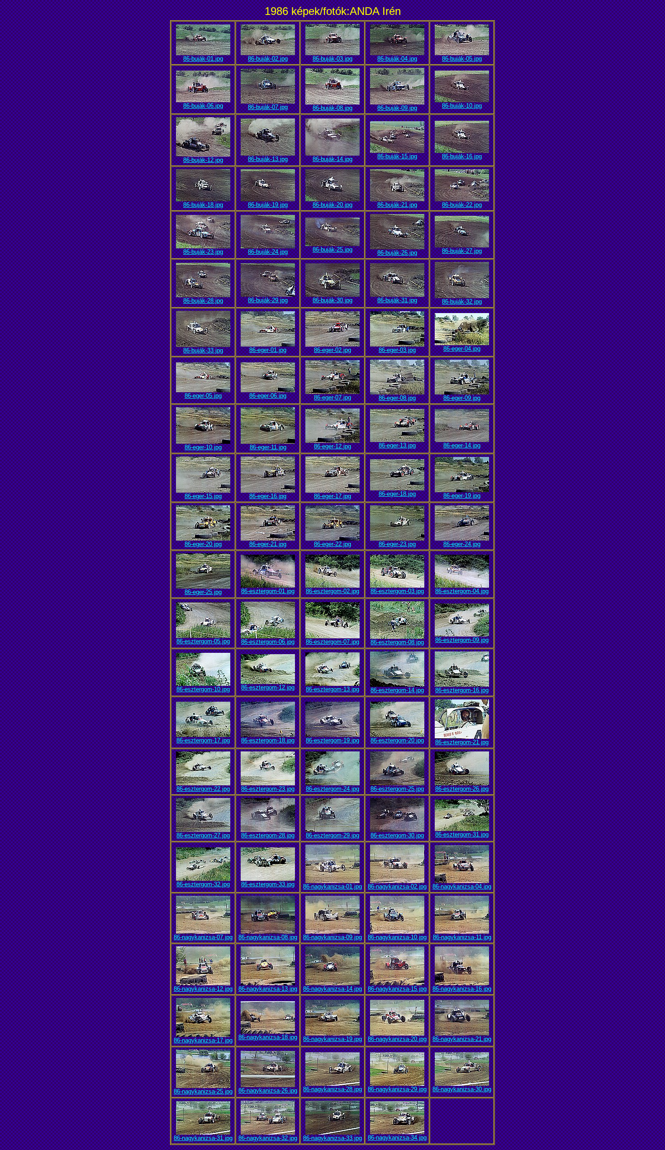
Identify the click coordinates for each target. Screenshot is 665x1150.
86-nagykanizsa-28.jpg (332, 1089)
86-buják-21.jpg (397, 204)
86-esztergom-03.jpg (397, 591)
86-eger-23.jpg (397, 544)
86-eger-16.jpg (267, 496)
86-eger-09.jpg (461, 397)
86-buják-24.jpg (268, 251)
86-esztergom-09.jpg (462, 640)
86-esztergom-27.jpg (203, 835)
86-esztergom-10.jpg (203, 689)
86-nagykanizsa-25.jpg (203, 1091)
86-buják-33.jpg (203, 350)
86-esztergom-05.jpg (203, 641)
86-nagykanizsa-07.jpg (203, 937)
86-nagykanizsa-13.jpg (267, 988)
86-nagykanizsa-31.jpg (203, 1138)
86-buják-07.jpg (268, 107)
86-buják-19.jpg (268, 204)
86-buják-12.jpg (203, 160)
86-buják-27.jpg (462, 250)
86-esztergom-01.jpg (267, 591)
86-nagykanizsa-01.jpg (332, 886)
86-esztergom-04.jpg (462, 591)
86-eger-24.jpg (461, 544)
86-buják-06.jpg (203, 105)
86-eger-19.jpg (461, 495)
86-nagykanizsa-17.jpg (203, 1040)
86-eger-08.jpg (397, 397)
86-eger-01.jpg (267, 350)
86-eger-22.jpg (332, 544)
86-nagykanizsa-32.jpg (267, 1138)
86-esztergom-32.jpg (203, 884)
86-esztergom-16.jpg (462, 690)
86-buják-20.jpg (332, 204)
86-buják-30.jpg (332, 300)
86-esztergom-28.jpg (267, 835)
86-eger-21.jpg (267, 544)
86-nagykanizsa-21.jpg (461, 1039)
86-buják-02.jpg (268, 58)
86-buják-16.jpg (462, 156)
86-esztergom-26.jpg (462, 788)
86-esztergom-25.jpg (397, 788)
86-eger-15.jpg (203, 496)
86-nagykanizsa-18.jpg (267, 1037)
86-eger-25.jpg (203, 592)
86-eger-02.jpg (332, 350)
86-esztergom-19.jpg (332, 740)
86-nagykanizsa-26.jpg (267, 1090)
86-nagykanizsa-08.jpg (267, 937)
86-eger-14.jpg (461, 445)
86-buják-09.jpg (397, 108)
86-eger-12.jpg (332, 446)
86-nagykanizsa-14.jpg (332, 988)
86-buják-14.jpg (332, 159)
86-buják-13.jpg (268, 159)
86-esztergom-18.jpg (267, 740)
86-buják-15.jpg (397, 156)
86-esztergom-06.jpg (267, 641)
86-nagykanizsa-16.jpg (461, 988)
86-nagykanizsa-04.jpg (461, 886)
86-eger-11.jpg (268, 447)
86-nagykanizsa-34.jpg (397, 1137)
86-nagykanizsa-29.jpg (397, 1089)
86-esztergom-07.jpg (332, 641)
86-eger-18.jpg (397, 493)
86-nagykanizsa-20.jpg (397, 1039)
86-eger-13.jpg (397, 445)
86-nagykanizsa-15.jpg (397, 988)
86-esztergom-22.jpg (203, 788)
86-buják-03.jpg (332, 58)
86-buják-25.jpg (332, 249)
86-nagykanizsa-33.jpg (332, 1138)
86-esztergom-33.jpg (267, 884)
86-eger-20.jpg (203, 544)
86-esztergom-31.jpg (462, 834)
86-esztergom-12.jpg (267, 687)
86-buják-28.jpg (203, 300)
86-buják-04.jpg (397, 58)
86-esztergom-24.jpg (332, 788)
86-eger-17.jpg (332, 496)
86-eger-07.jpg (332, 397)
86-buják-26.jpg (397, 252)
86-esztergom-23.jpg (267, 788)
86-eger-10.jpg (203, 447)
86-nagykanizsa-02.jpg (397, 886)
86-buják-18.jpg (203, 204)
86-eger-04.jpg (461, 348)
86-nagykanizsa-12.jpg (203, 988)
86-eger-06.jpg (267, 395)
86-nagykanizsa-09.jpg (332, 937)
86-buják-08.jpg (332, 108)
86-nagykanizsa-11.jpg (462, 937)
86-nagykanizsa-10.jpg (397, 937)
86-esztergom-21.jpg (462, 742)
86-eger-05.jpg (203, 395)
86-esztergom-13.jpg (332, 689)
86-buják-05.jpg (462, 58)
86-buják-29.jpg (268, 300)
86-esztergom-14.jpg (397, 690)
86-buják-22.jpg (462, 204)
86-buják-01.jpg (203, 58)
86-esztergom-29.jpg (332, 835)
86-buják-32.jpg (462, 301)
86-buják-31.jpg (397, 300)
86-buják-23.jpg (203, 251)
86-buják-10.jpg (462, 105)
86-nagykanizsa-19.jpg (332, 1039)
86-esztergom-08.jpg (397, 642)
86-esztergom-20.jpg (397, 740)
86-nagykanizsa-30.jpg (461, 1089)
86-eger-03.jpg (397, 350)
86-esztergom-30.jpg (397, 835)
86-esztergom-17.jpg (203, 740)
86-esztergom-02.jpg (332, 591)
